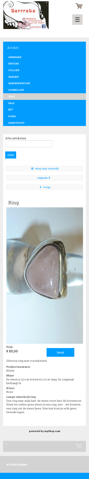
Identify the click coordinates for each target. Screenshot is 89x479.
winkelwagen (16, 464)
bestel (60, 352)
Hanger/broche (19, 83)
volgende (42, 177)
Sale (11, 103)
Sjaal (12, 116)
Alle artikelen (15, 138)
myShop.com (52, 431)
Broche (13, 63)
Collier (13, 70)
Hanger (13, 76)
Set (10, 109)
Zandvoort (16, 122)
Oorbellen (16, 89)
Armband (15, 57)
